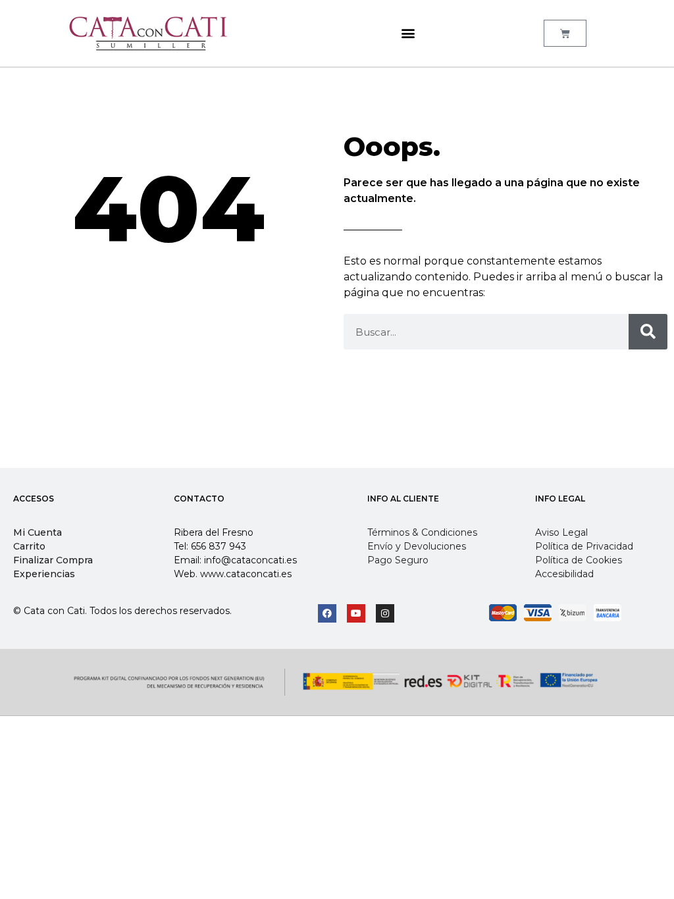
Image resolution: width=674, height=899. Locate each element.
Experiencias (44, 574)
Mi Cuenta (37, 532)
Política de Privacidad (584, 546)
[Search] (648, 331)
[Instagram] (385, 613)
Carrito (29, 546)
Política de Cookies (578, 560)
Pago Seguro (397, 560)
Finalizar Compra (53, 560)
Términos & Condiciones (422, 532)
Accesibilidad (564, 574)
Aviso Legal (561, 532)
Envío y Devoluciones (416, 546)
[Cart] (565, 33)
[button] (408, 33)
